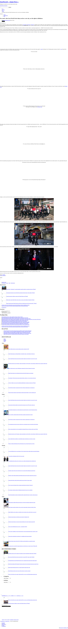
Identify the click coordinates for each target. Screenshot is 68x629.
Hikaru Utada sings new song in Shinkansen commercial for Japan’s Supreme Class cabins (15, 320)
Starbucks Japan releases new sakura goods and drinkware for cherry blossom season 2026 (21, 521)
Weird (4, 14)
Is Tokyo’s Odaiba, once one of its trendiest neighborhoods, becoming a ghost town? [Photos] (15, 322)
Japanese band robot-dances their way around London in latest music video (19, 567)
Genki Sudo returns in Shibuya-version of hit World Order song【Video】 (17, 296)
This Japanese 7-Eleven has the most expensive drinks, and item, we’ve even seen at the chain (17, 333)
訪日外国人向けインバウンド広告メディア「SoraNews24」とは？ (12, 595)
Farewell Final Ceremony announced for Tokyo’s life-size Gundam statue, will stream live (15, 323)
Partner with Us (16, 619)
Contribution (12, 619)
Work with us (4, 624)
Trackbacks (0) (4, 307)
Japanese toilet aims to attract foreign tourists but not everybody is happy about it (20, 480)
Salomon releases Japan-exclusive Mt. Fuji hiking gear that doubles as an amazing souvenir (21, 541)
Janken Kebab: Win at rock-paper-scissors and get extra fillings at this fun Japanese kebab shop (17, 330)
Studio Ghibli (6, 15)
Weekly (5, 339)
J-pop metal (24, 24)
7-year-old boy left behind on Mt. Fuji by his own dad (16, 456)
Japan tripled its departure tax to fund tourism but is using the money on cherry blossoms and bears (22, 409)
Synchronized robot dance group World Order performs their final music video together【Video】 (20, 292)
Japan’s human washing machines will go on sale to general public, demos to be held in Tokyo (22, 507)
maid (41, 49)
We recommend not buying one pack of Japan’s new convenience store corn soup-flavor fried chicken (23, 424)
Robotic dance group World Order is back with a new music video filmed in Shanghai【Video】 (20, 299)
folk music (28, 24)
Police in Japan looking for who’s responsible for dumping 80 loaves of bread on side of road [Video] (23, 429)
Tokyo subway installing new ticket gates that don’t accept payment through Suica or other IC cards (22, 531)
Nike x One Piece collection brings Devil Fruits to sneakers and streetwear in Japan (20, 414)
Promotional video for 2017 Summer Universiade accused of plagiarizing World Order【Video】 (22, 553)
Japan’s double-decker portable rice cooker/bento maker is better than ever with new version (21, 438)
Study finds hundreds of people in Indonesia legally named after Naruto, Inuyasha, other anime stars (22, 494)
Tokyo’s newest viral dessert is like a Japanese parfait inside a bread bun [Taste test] (20, 485)
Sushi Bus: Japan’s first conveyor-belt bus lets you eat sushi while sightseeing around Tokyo (21, 470)
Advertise (3, 622)
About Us (3, 619)
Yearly (5, 341)
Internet (3, 282)
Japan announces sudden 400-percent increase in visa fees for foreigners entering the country (21, 502)
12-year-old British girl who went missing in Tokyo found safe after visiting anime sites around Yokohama (23, 451)
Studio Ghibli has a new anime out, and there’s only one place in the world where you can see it (22, 512)
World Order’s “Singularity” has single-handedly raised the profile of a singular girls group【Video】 (21, 289)
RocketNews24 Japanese (3, 5)
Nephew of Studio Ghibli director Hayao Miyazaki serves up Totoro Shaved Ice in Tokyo (21, 443)
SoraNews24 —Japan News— (9, 2)
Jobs (4, 16)
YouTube (4, 274)
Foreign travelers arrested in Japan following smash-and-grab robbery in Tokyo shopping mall (15, 324)
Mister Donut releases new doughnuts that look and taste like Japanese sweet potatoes (16, 334)
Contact (8, 619)
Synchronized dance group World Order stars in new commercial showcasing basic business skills (22, 560)
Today (5, 338)
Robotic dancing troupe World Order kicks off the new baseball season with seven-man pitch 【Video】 (21, 303)
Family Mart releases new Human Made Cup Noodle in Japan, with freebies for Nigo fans (15, 317)
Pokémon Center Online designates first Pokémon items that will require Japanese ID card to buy (22, 475)
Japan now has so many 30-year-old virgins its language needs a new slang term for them (15, 326)
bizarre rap (32, 24)
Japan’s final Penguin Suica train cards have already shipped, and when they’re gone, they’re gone (16, 318)
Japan (5, 282)
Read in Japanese (2, 275)
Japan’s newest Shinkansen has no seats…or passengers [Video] (17, 526)
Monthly (5, 340)
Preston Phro (8, 20)
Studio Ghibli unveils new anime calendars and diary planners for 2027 (12, 316)
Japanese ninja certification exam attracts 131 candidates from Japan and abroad (20, 536)
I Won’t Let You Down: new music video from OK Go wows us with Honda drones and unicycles (22, 574)
